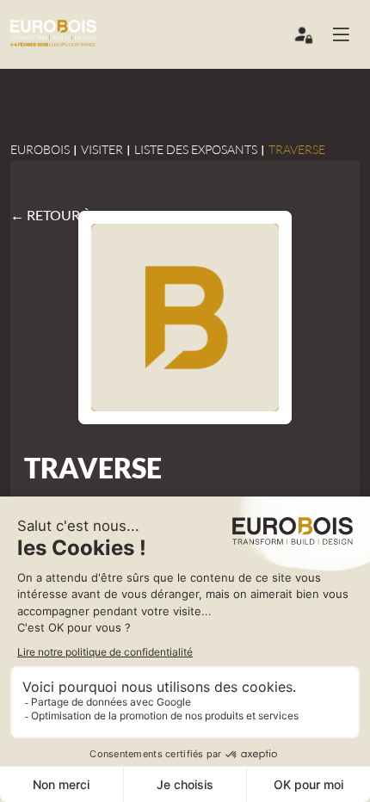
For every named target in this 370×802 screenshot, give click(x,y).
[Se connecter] (304, 38)
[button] (347, 34)
